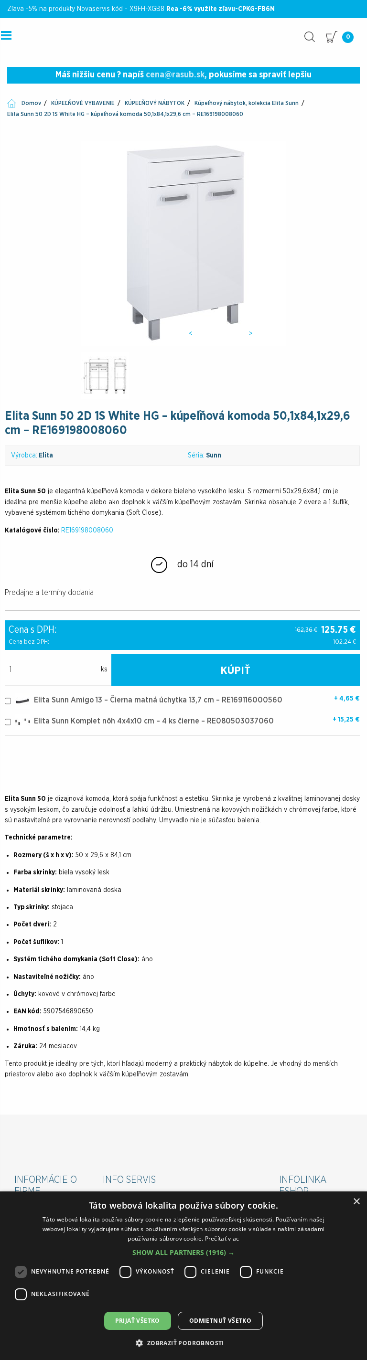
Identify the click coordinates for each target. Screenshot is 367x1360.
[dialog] (183, 1275)
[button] (183, 1252)
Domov (31, 103)
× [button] (356, 1201)
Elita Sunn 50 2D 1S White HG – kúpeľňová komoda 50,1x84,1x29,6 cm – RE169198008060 (125, 114)
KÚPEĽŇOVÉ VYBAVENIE (83, 103)
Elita (46, 455)
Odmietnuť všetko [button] (220, 1321)
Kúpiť (235, 670)
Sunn (213, 455)
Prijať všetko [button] (137, 1321)
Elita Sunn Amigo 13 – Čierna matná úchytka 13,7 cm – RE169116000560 (158, 700)
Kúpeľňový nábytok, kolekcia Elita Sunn (246, 103)
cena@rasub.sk (175, 75)
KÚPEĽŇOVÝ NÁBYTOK (154, 103)
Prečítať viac (222, 1238)
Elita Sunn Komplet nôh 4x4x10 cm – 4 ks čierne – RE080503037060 (154, 721)
